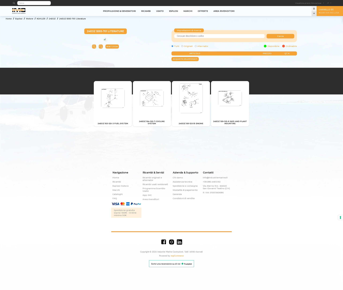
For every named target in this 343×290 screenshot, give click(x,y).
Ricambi (116, 181)
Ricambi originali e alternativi (152, 178)
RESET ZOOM (112, 47)
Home (115, 177)
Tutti (176, 46)
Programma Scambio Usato (154, 189)
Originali (188, 46)
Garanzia (177, 194)
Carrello (329, 11)
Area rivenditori (151, 199)
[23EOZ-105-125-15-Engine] (191, 98)
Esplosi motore (120, 186)
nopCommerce (177, 256)
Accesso (316, 8)
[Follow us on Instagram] (171, 242)
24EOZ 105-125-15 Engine (191, 123)
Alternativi (202, 46)
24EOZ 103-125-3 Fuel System (113, 123)
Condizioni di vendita (184, 198)
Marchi (116, 190)
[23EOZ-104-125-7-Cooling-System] (152, 98)
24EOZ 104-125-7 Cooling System (152, 122)
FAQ (114, 198)
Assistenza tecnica (182, 181)
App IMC (147, 195)
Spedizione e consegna (185, 186)
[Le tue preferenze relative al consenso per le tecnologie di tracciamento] (340, 217)
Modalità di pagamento (185, 190)
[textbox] (34, 3)
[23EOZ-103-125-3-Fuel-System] (113, 98)
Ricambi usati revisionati (155, 184)
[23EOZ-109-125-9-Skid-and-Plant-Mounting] (230, 98)
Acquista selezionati (185, 59)
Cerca (13, 3)
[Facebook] (164, 242)
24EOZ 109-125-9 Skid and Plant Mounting (230, 122)
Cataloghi (117, 194)
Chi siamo (178, 177)
